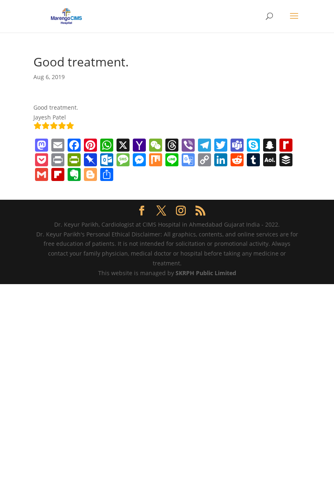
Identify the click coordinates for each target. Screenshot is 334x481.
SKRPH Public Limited (206, 273)
